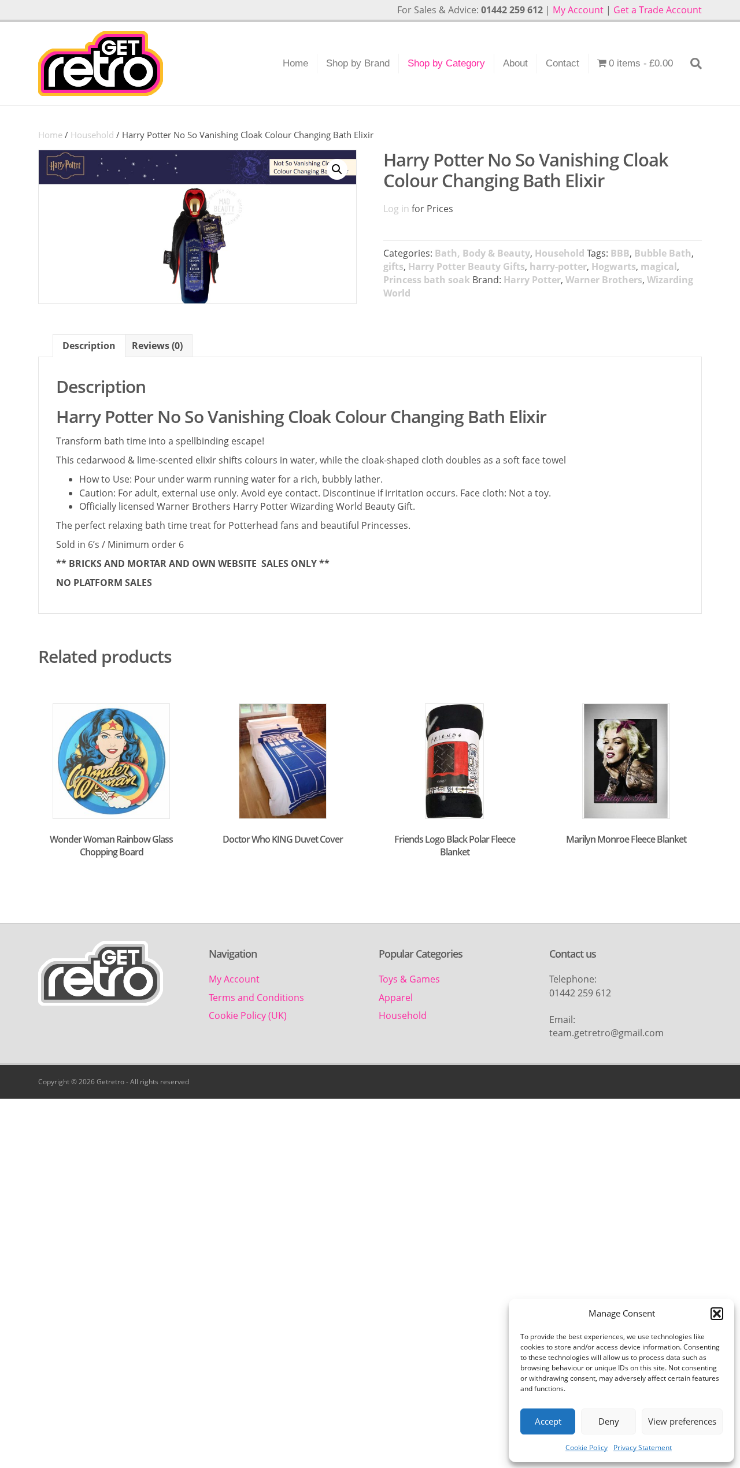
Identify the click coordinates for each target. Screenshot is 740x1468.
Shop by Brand (358, 63)
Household (92, 134)
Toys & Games (409, 979)
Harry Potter (532, 279)
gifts (393, 266)
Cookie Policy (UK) (248, 1015)
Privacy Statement (642, 1447)
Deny (608, 1421)
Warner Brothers (603, 279)
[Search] (692, 63)
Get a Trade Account (657, 9)
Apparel (396, 997)
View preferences (682, 1421)
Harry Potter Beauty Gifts (466, 266)
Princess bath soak (426, 279)
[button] (717, 1313)
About (515, 63)
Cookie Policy (586, 1447)
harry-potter (558, 266)
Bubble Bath (662, 253)
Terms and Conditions (256, 997)
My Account (578, 9)
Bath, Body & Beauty (482, 253)
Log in (396, 208)
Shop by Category (446, 63)
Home (295, 63)
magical (659, 266)
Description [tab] (89, 345)
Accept (548, 1421)
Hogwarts (613, 266)
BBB (620, 253)
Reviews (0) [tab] (157, 345)
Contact (562, 63)
